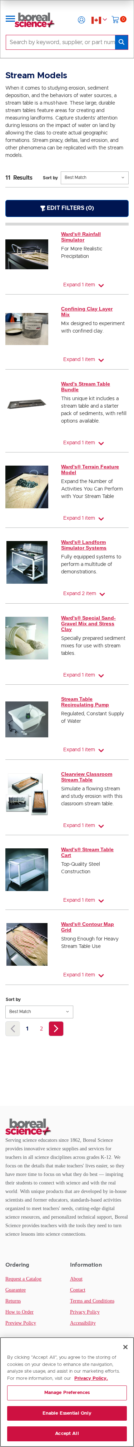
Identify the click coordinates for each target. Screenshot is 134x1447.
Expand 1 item (79, 284)
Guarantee (15, 1290)
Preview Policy (20, 1323)
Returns (13, 1301)
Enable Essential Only (67, 1413)
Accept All (67, 1433)
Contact (77, 1290)
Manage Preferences (67, 1392)
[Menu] (10, 20)
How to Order (19, 1312)
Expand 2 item (79, 593)
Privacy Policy (85, 1312)
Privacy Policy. (91, 1378)
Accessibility (83, 1323)
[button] (81, 19)
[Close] (125, 1347)
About (76, 1279)
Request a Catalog (23, 1279)
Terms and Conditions (92, 1301)
